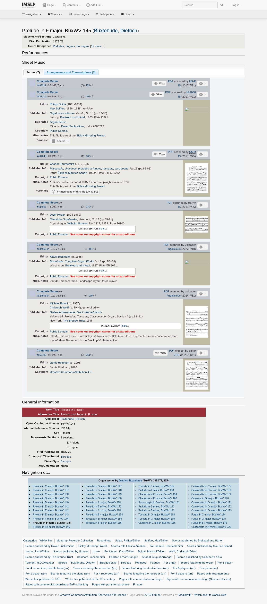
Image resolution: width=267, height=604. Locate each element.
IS (179, 85)
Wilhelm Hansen (77, 223)
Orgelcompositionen (62, 113)
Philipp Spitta (58, 104)
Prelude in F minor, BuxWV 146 (51, 526)
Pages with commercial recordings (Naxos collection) (198, 579)
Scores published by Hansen (71, 551)
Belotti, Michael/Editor (151, 551)
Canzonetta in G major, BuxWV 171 (211, 502)
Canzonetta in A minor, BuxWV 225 (211, 526)
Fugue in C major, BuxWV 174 (208, 514)
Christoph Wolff (59, 307)
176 (88, 85)
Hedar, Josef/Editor (37, 551)
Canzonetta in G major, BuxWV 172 (211, 506)
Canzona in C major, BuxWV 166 (157, 522)
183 (88, 156)
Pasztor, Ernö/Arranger (123, 556)
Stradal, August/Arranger (157, 556)
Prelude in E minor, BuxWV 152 (103, 506)
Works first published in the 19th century (90, 579)
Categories (30, 540)
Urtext (96, 551)
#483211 (41, 85)
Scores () (33, 72)
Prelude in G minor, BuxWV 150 (104, 498)
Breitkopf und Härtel (72, 117)
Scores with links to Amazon (128, 546)
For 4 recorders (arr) (106, 573)
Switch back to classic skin (210, 594)
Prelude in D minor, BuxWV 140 (51, 502)
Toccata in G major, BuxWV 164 (156, 514)
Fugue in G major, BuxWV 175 (208, 518)
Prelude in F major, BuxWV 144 (50, 518)
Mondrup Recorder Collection (74, 540)
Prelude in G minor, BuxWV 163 (156, 510)
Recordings (104, 540)
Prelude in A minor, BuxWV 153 (103, 510)
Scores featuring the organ (196, 562)
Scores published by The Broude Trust (49, 556)
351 (88, 355)
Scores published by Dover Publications (49, 546)
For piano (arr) (209, 568)
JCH (176, 355)
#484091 (41, 207)
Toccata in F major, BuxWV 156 (104, 522)
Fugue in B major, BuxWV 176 (209, 522)
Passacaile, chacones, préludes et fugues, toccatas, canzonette (89, 168)
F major (138, 584)
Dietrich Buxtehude (130, 480)
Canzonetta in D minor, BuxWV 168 (211, 490)
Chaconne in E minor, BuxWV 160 (157, 498)
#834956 (41, 249)
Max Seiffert (57, 108)
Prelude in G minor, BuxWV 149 (104, 494)
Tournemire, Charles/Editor (166, 546)
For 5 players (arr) (184, 568)
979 (88, 207)
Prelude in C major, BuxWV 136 (51, 486)
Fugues (70, 46)
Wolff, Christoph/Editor (183, 551)
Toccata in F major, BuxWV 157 (156, 486)
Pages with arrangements (213, 573)
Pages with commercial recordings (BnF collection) (56, 584)
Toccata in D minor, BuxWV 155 (104, 518)
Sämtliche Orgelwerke (63, 219)
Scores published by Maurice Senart (209, 546)
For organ (82, 46)
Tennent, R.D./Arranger (39, 562)
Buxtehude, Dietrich (115, 30)
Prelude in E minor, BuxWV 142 (51, 510)
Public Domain (59, 130)
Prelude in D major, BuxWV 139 (51, 498)
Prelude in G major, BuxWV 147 (104, 486)
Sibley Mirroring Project (90, 135)
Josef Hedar (57, 214)
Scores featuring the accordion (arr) (95, 568)
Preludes (58, 46)
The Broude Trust (74, 320)
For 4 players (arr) (181, 573)
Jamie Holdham (59, 362)
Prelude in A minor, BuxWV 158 (156, 490)
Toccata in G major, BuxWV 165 (156, 518)
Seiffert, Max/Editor (156, 540)
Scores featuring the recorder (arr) (145, 573)
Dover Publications (72, 126)
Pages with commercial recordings (140, 579)
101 (88, 96)
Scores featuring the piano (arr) (70, 573)
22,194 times (152, 594)
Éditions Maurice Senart (72, 172)
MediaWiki (184, 594)
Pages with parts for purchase (110, 584)
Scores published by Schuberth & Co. (200, 556)
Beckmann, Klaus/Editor (119, 551)
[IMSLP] (29, 5)
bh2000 (191, 92)
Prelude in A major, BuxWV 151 (103, 502)
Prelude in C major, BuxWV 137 (51, 490)
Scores (62, 562)
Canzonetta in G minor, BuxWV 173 (211, 510)
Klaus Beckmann (60, 256)
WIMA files (45, 540)
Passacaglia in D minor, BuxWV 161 (158, 502)
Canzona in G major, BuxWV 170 (210, 498)
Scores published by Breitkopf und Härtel (197, 540)
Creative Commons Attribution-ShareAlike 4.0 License (93, 594)
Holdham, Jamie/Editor (91, 556)
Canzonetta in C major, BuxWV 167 (211, 486)
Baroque (66, 456)
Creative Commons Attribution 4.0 (70, 372)
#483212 (41, 96)
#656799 (41, 355)
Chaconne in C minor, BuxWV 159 (157, 494)
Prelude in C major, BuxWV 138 (51, 494)
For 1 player (225, 562)
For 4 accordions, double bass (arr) (47, 568)
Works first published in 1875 (43, 579)
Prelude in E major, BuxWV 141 (51, 506)
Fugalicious (174, 248)
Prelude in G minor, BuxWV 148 (104, 490)
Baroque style (107, 562)
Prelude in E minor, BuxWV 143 (51, 514)
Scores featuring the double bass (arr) (145, 568)
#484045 (41, 156)
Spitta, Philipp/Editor (127, 540)
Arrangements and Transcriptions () (71, 72)
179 (91, 295)
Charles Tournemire (62, 163)
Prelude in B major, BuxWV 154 (104, 514)
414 (91, 249)
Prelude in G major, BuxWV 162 (156, 506)
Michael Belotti (59, 303)
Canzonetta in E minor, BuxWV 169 (211, 494)
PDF (170, 81)
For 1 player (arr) (36, 573)
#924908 (41, 295)
